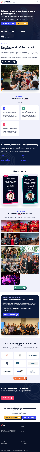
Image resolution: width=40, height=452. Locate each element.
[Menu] (38, 2)
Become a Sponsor (19, 378)
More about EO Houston (7, 61)
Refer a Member (4, 443)
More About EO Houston (11, 417)
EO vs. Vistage (23, 441)
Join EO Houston (28, 417)
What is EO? (21, 23)
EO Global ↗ (3, 445)
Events (22, 429)
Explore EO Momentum (9, 314)
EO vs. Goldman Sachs (25, 445)
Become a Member (7, 23)
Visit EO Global (6, 397)
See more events (19, 287)
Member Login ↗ (4, 441)
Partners (22, 431)
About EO (22, 426)
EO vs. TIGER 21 (24, 443)
